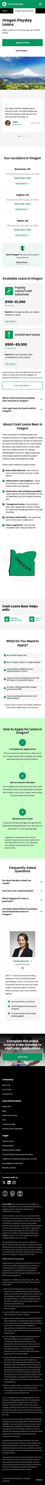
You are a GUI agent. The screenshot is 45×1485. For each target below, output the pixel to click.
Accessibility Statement (12, 1163)
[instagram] (14, 1182)
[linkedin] (9, 1182)
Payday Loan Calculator (12, 1128)
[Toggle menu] (40, 4)
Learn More (10, 321)
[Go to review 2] (19, 136)
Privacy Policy (8, 1145)
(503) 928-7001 (22, 178)
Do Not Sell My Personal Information (17, 1154)
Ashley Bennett (21, 961)
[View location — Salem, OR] (22, 235)
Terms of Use (8, 1141)
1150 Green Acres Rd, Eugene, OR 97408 (22, 200)
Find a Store (22, 262)
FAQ (4, 1119)
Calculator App (8, 1124)
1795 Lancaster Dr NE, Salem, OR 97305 (22, 225)
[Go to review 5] (29, 136)
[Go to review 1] (16, 136)
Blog (4, 1111)
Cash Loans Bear (15, 4)
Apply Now (23, 1056)
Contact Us (7, 1094)
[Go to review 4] (25, 136)
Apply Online (22, 42)
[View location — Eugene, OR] (22, 209)
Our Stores (22, 50)
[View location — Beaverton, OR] (22, 183)
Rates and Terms (9, 1115)
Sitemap (39, 1480)
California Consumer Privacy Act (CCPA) (19, 1159)
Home (4, 11)
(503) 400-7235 (22, 229)
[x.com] (4, 1182)
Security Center (9, 1167)
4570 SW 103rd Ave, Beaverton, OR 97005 (22, 174)
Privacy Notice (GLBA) (11, 1150)
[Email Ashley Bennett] (22, 968)
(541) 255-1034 (22, 203)
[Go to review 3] (22, 136)
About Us (6, 1085)
